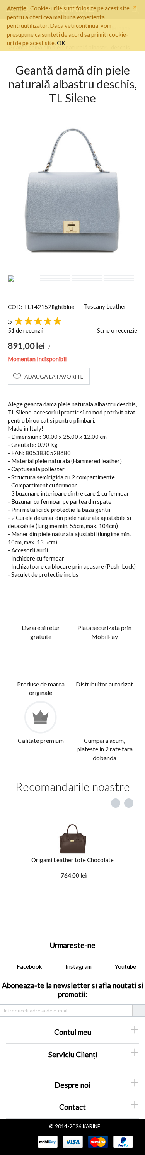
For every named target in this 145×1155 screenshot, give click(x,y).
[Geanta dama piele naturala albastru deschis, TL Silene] (72, 190)
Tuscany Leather (105, 306)
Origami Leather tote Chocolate (72, 859)
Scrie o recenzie (117, 330)
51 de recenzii (25, 330)
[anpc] (21, 1141)
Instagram (78, 966)
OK (61, 42)
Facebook (28, 966)
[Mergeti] (138, 1010)
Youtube (125, 966)
